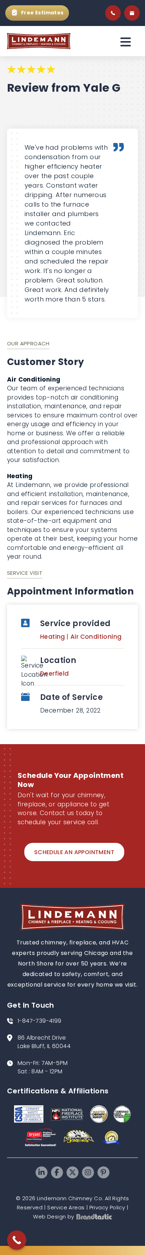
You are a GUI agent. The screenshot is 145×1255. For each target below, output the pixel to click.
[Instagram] (88, 1172)
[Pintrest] (103, 1172)
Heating (53, 636)
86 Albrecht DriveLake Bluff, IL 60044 (44, 1042)
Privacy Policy (107, 1207)
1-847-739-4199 (40, 1021)
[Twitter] (72, 1172)
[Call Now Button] (16, 1240)
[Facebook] (57, 1172)
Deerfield (54, 673)
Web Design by (53, 1216)
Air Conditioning (95, 636)
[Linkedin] (42, 1172)
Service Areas (65, 1207)
